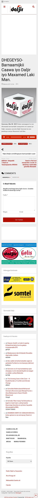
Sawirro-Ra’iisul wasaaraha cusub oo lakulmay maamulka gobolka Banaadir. (29, 164)
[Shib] (28, 137)
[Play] (4, 137)
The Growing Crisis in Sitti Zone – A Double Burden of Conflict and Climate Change (18, 381)
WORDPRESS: (6, 177)
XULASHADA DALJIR (13, 435)
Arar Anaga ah (10, 476)
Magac (5, 212)
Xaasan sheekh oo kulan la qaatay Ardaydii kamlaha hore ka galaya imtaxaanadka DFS (17, 345)
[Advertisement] (19, 34)
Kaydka (8, 458)
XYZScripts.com (29, 497)
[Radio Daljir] (15, 12)
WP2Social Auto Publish (10, 497)
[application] (19, 137)
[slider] (32, 137)
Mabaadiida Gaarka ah (13, 480)
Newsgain (18, 493)
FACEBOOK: (15, 177)
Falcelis (8, 485)
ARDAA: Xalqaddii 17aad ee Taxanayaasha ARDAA (9, 163)
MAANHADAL (22, 438)
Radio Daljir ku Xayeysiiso (14, 471)
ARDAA (8, 441)
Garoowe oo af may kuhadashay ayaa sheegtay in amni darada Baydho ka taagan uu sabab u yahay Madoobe (19, 371)
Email (21, 212)
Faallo (5, 195)
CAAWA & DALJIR (12, 429)
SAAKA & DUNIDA (12, 432)
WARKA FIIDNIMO (19, 441)
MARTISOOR (10, 438)
